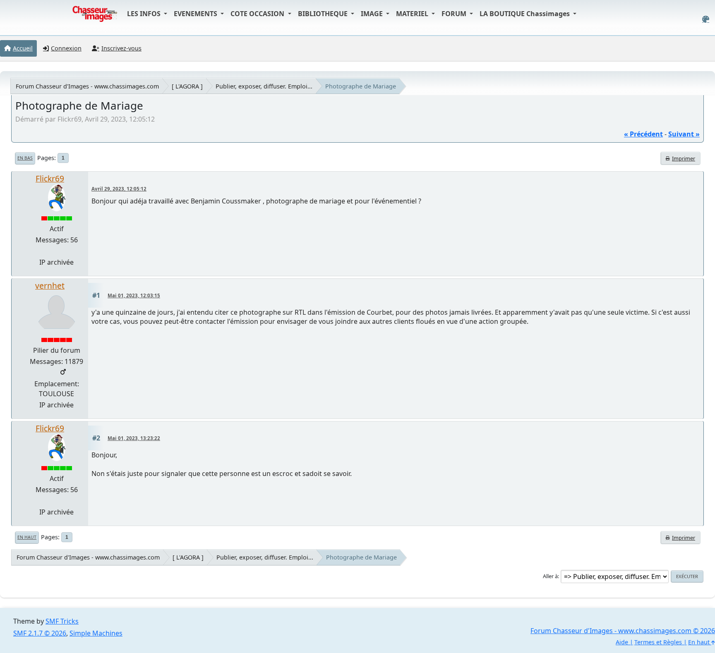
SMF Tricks (62, 621)
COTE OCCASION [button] (258, 13)
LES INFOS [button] (144, 13)
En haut (26, 537)
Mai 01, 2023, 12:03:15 (134, 295)
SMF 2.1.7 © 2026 (39, 633)
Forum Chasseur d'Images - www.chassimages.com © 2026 (622, 630)
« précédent (643, 134)
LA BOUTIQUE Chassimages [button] (525, 13)
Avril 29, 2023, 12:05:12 (118, 189)
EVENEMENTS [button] (196, 13)
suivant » (684, 134)
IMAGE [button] (372, 13)
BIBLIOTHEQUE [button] (323, 13)
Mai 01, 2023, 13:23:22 (134, 438)
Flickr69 (50, 178)
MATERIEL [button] (413, 13)
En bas (25, 158)
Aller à (550, 576)
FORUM (454, 13)
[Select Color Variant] (705, 19)
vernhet (50, 285)
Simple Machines (96, 633)
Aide (622, 642)
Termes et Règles (658, 642)
